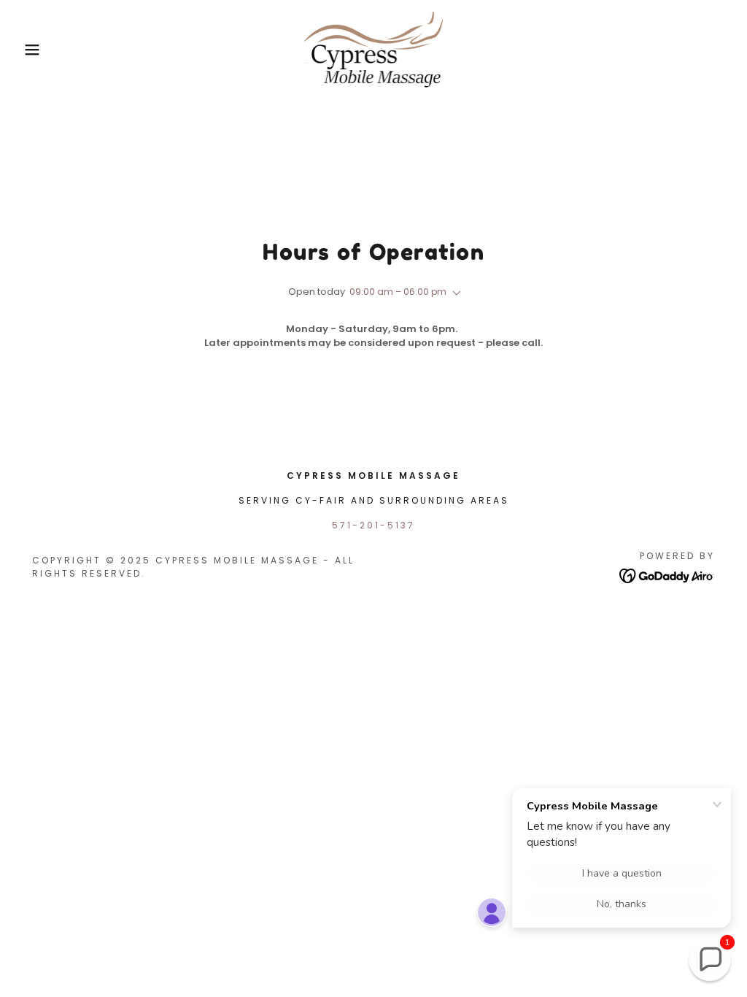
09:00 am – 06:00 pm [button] (397, 291)
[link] (374, 48)
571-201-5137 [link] (373, 525)
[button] (37, 49)
